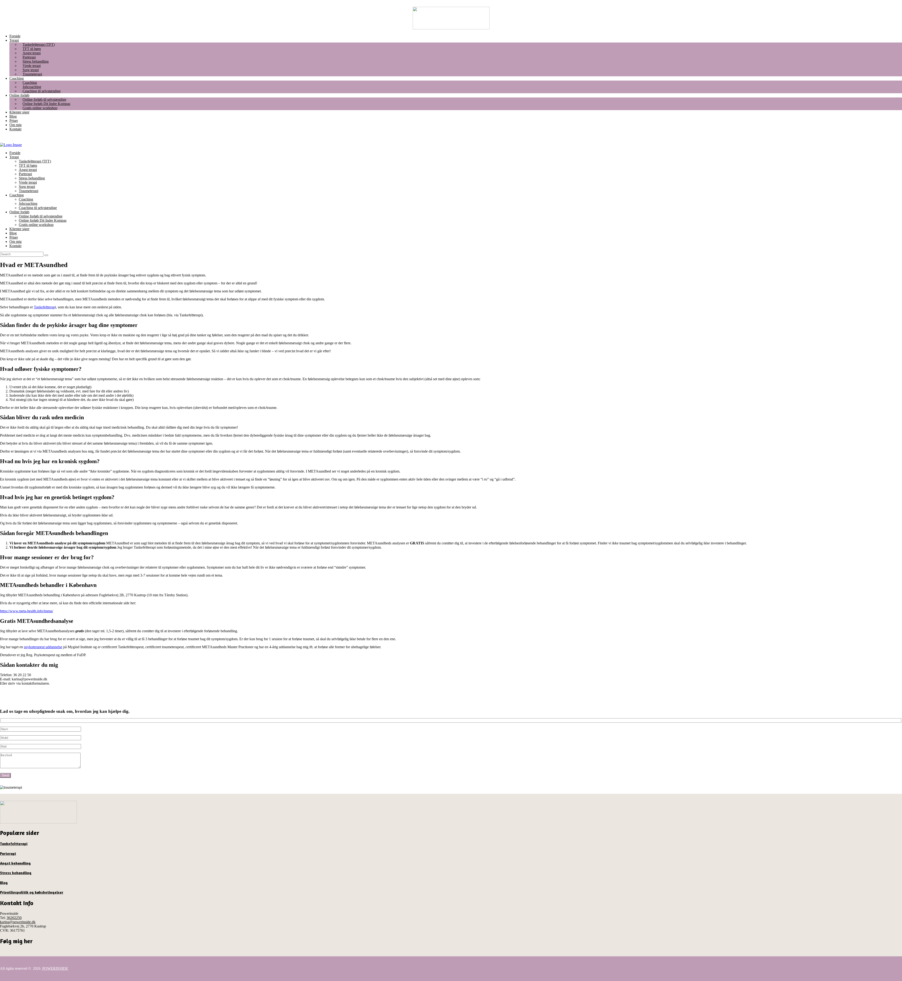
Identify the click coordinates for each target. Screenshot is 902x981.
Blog (4, 882)
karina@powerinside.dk (17, 922)
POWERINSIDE (55, 968)
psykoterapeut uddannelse (43, 647)
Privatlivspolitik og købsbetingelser (31, 892)
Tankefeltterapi (13, 843)
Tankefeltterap (44, 307)
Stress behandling (15, 872)
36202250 (14, 918)
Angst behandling (15, 863)
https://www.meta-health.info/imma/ (26, 611)
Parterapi (8, 853)
